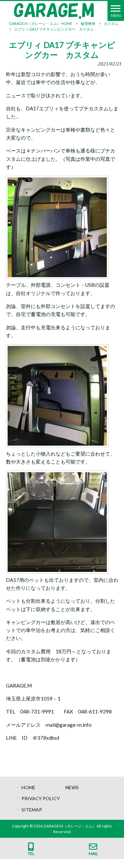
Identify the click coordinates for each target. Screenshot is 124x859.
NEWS (72, 787)
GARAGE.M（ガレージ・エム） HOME (40, 23)
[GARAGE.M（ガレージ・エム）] (54, 10)
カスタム (111, 23)
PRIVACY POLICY (40, 798)
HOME (28, 787)
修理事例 (88, 23)
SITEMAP (31, 809)
